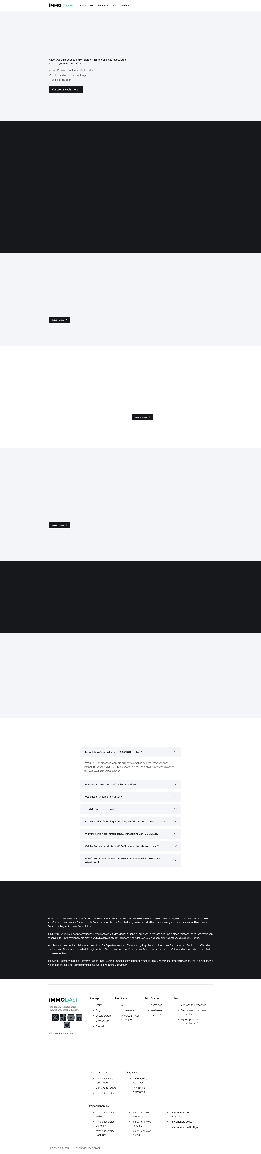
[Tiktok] (63, 1017)
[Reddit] (67, 1025)
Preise (82, 5)
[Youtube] (71, 1017)
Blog (91, 5)
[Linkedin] (79, 1017)
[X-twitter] (55, 1017)
